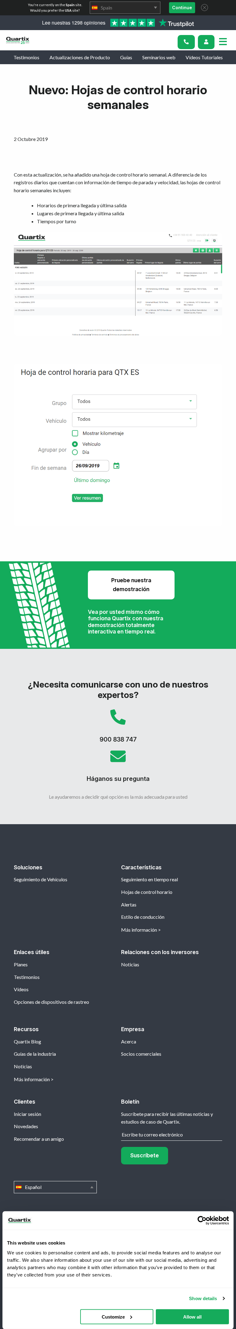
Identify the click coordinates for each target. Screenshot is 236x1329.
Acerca (128, 1041)
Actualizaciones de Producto (79, 57)
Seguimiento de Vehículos (40, 879)
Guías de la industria (35, 1054)
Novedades (26, 1126)
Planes (21, 964)
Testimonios (26, 57)
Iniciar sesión (27, 1114)
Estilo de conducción (142, 917)
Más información (139, 930)
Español (55, 1187)
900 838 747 (118, 729)
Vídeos (21, 989)
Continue (182, 7)
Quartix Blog (27, 1041)
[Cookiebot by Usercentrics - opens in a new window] (202, 1220)
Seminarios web (158, 57)
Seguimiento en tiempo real (149, 879)
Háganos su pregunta (118, 768)
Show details (203, 1298)
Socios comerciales (141, 1054)
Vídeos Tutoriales (204, 57)
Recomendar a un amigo (39, 1139)
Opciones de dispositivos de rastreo (51, 1002)
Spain (125, 8)
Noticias (130, 964)
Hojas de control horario (146, 892)
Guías (126, 57)
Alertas (128, 904)
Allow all (192, 1316)
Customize (113, 1316)
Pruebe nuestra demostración (131, 584)
